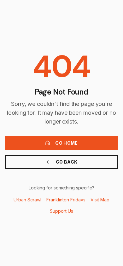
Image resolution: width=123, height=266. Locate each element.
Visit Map (100, 199)
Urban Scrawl (27, 199)
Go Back (66, 162)
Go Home (66, 143)
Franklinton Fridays (65, 199)
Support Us (61, 211)
